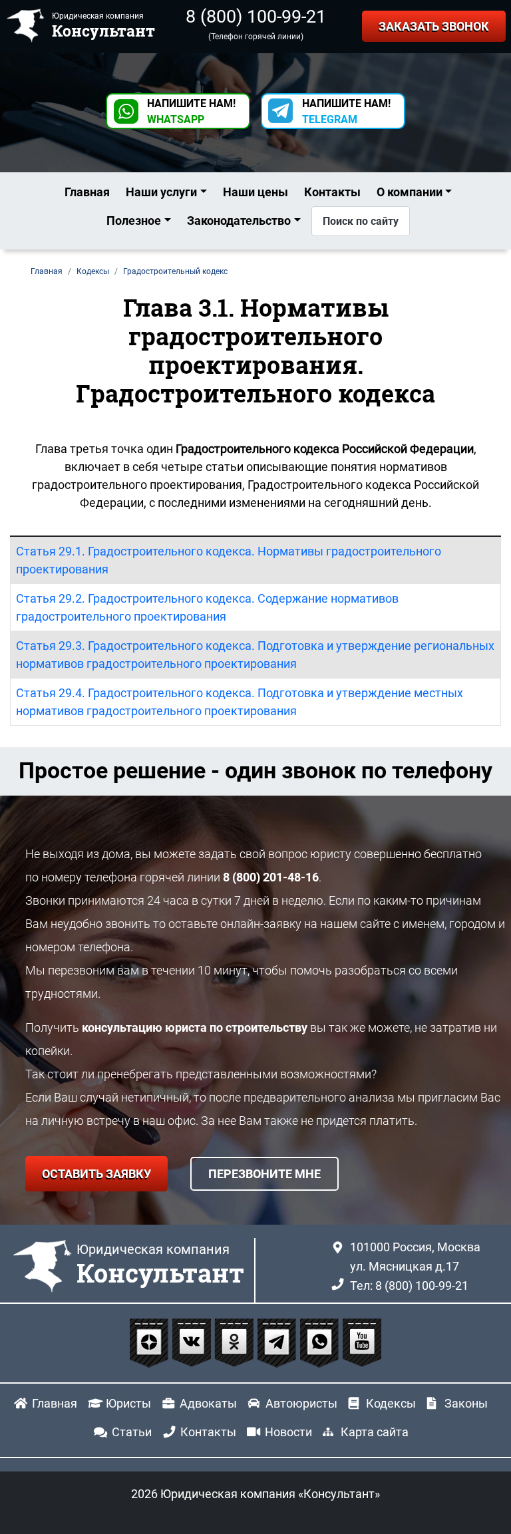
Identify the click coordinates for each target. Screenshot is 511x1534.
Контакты (332, 192)
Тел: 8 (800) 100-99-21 (409, 1286)
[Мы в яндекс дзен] (150, 1342)
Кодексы (391, 1403)
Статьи (132, 1432)
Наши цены (255, 192)
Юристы (128, 1403)
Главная (87, 192)
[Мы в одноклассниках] (235, 1342)
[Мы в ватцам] (320, 1342)
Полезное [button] (133, 221)
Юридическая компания (160, 1265)
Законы (466, 1403)
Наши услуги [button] (161, 192)
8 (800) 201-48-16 (271, 877)
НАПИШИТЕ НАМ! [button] (191, 111)
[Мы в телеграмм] (278, 1342)
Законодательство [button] (239, 221)
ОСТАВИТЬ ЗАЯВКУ (96, 1174)
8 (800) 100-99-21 (256, 16)
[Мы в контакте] (193, 1342)
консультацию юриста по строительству (194, 1027)
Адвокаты (208, 1403)
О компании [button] (409, 192)
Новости (288, 1432)
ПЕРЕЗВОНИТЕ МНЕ (264, 1174)
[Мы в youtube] (362, 1342)
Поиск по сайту (361, 221)
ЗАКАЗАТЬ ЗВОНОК (434, 26)
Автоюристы (301, 1403)
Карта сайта (375, 1432)
